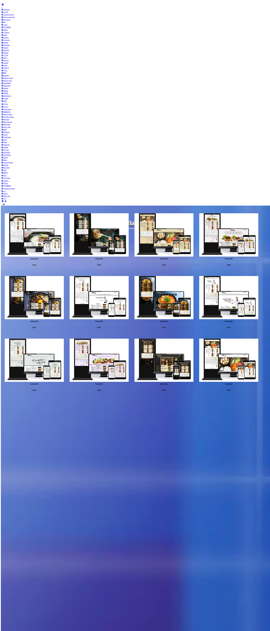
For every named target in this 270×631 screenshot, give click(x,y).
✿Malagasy (5, 119)
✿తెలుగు (4, 173)
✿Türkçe (4, 183)
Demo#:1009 (34, 384)
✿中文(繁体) (6, 186)
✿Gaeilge (4, 63)
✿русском (5, 150)
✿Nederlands (6, 137)
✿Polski (4, 142)
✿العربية (4, 12)
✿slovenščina (6, 155)
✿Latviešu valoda (7, 117)
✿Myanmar (5, 132)
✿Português (5, 145)
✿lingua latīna (6, 109)
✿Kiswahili (5, 168)
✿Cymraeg (5, 32)
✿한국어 (4, 104)
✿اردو (3, 191)
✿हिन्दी (3, 73)
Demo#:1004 (229, 258)
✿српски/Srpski (7, 162)
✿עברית (4, 70)
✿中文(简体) (6, 27)
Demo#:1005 (34, 321)
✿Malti (4, 130)
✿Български (6, 20)
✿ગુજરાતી (5, 68)
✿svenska (4, 165)
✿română (4, 147)
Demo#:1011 (164, 384)
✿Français (5, 60)
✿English (4, 43)
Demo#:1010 (99, 384)
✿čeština (4, 30)
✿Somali (4, 157)
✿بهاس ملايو (6, 127)
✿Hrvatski (5, 75)
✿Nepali (4, 135)
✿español (4, 48)
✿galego (4, 65)
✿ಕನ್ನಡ (4, 101)
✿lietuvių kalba (6, 114)
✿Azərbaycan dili (7, 15)
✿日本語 (4, 93)
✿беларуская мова (8, 17)
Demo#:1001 (34, 258)
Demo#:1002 (99, 258)
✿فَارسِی (4, 55)
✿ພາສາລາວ (5, 112)
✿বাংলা (3, 22)
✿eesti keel (5, 50)
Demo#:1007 (164, 321)
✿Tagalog (4, 181)
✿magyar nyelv (6, 81)
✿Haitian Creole (7, 78)
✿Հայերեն (6, 83)
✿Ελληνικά (5, 40)
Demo (34, 265)
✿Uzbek (4, 193)
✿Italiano (4, 91)
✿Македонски (6, 122)
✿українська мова (8, 188)
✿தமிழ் (4, 170)
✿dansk (4, 35)
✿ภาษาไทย (5, 178)
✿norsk (4, 140)
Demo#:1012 (229, 384)
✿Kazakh (4, 98)
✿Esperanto (5, 45)
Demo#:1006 (99, 321)
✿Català (4, 25)
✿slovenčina (5, 152)
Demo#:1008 (229, 321)
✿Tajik (3, 175)
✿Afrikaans (5, 9)
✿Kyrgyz (4, 107)
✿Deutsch (5, 37)
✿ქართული (6, 96)
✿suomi (4, 58)
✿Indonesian (5, 86)
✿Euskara (4, 53)
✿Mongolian (5, 124)
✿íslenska (4, 88)
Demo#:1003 (164, 258)
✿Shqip (4, 160)
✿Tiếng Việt (5, 196)
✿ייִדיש (3, 199)
